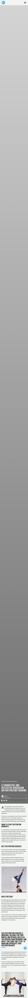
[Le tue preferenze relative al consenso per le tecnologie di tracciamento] (25, 995)
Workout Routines (6, 781)
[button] (25, 2)
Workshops (14, 781)
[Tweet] (25, 948)
